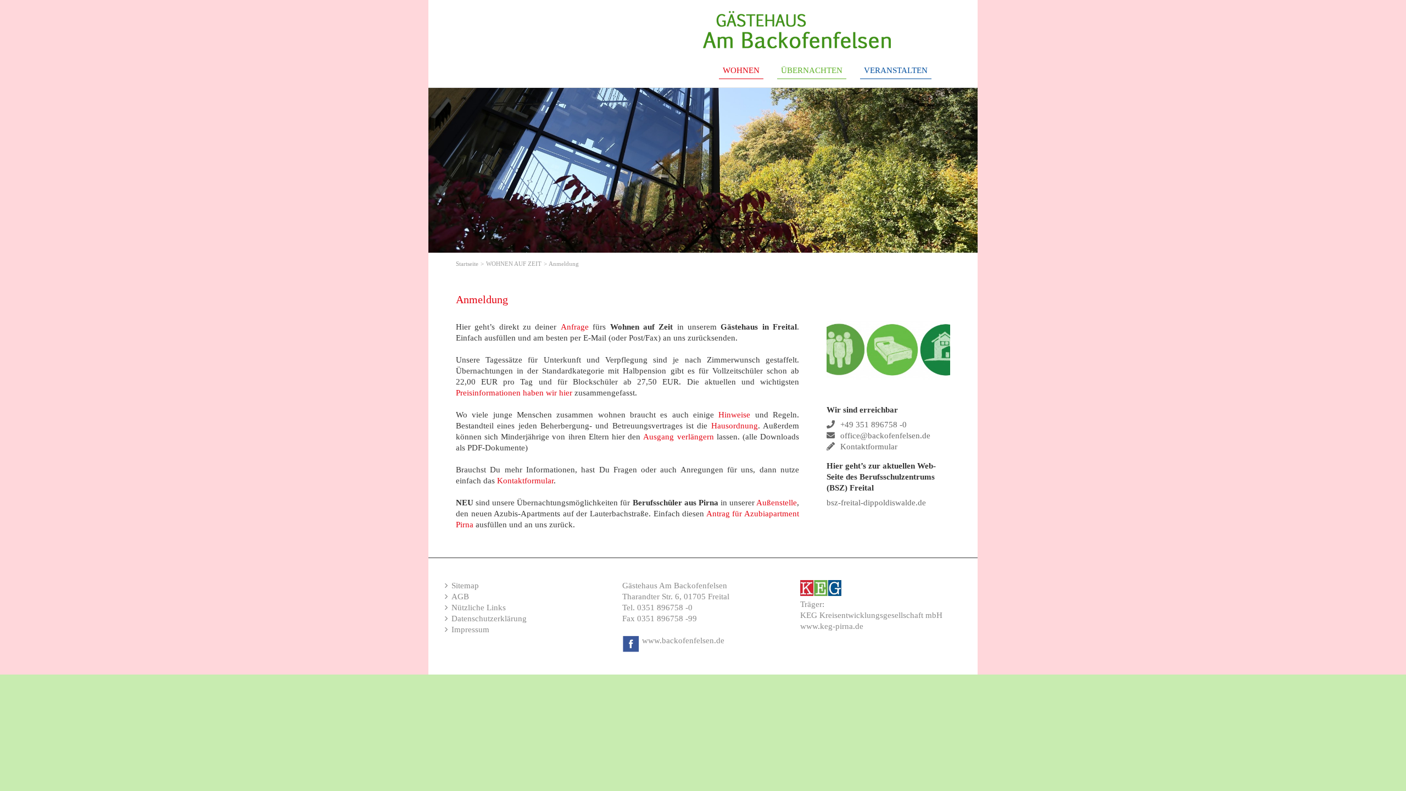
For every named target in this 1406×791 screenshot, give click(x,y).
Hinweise (734, 414)
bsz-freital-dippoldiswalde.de (876, 502)
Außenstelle (776, 502)
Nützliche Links (478, 607)
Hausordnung (734, 425)
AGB (460, 596)
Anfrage (575, 326)
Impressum (470, 629)
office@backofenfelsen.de (885, 435)
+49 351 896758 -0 (873, 424)
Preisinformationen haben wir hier (514, 392)
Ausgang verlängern (679, 436)
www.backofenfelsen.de (683, 640)
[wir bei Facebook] (631, 640)
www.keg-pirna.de (831, 626)
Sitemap (465, 585)
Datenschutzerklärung (489, 618)
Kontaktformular (525, 480)
